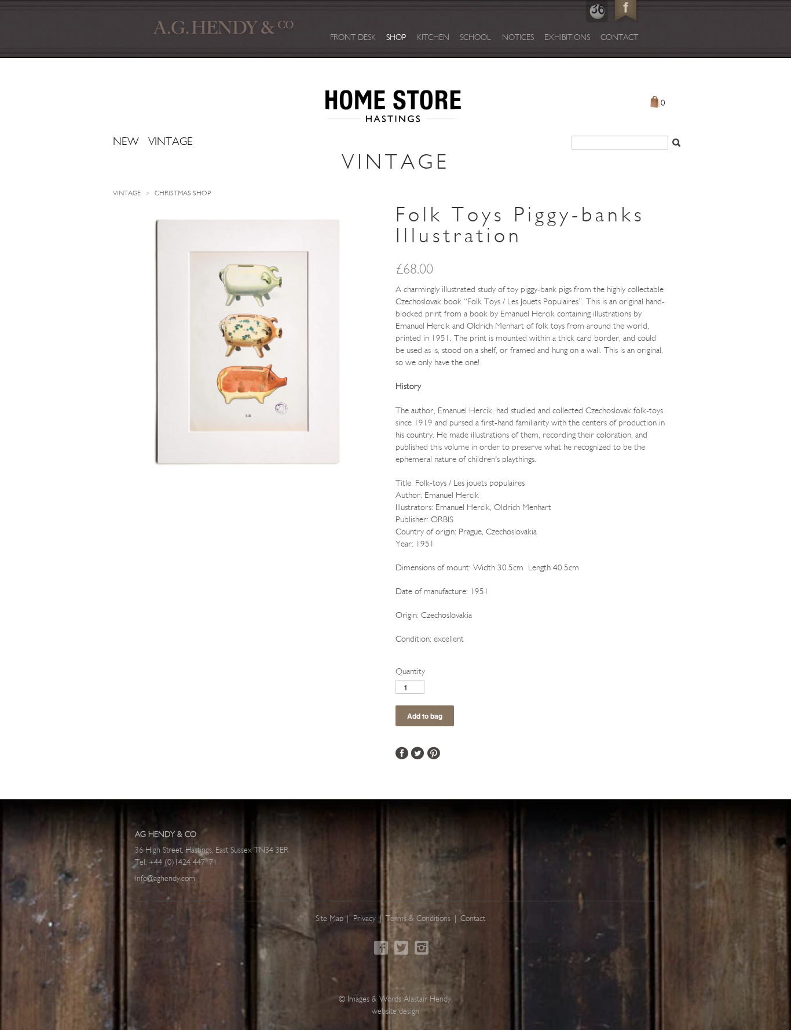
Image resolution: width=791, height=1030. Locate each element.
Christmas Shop (183, 193)
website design (395, 1012)
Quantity (410, 672)
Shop (396, 38)
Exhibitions (567, 38)
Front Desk (353, 38)
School (475, 38)
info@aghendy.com (165, 879)
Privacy (364, 919)
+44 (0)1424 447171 (183, 863)
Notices (518, 38)
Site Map (329, 919)
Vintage (127, 193)
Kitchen (433, 38)
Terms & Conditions (418, 919)
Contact (619, 38)
